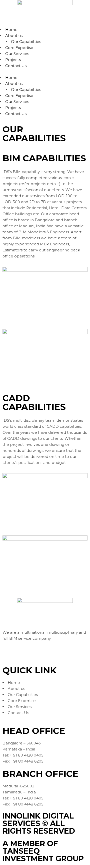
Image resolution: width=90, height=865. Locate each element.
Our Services (17, 53)
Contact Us (15, 65)
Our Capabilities (26, 41)
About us (13, 35)
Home (11, 29)
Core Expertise (19, 47)
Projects (13, 59)
